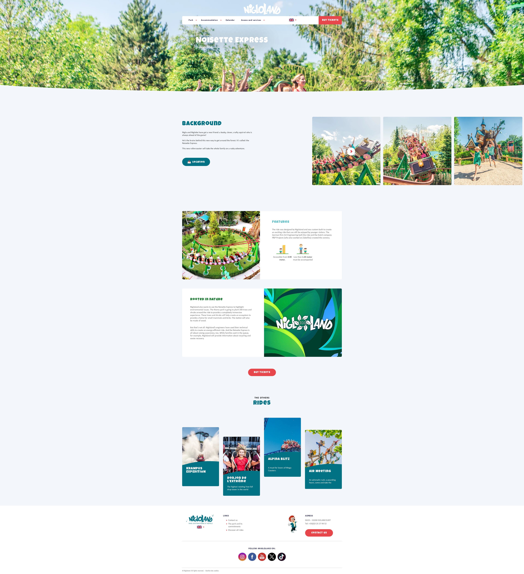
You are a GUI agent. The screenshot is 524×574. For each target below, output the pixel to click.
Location (198, 162)
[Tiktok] (282, 557)
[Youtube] (262, 557)
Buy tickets (330, 20)
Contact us (232, 520)
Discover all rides (235, 530)
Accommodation (209, 20)
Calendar (230, 20)
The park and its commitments (235, 525)
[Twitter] (272, 557)
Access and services (251, 20)
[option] (200, 452)
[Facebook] (252, 557)
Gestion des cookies (212, 571)
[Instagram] (242, 557)
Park (191, 20)
